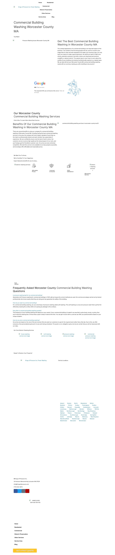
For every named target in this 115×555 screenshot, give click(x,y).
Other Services (46, 13)
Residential (50, 2)
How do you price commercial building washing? (26, 320)
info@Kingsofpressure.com (21, 484)
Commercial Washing (86, 347)
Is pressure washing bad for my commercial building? (27, 295)
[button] (57, 295)
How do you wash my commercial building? (25, 303)
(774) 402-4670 (18, 487)
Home (40, 2)
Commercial (46, 6)
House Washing (18, 347)
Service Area (42, 17)
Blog (53, 17)
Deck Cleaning (62, 347)
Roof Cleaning (40, 347)
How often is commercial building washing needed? (27, 310)
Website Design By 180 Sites (21, 513)
